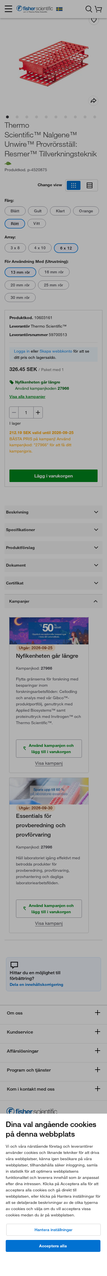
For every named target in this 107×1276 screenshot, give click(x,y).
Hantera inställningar (53, 1229)
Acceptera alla (53, 1245)
